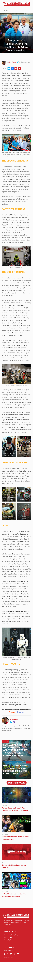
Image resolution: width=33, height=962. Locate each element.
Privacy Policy (8, 940)
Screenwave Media (9, 957)
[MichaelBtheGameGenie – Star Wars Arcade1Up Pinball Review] (16, 887)
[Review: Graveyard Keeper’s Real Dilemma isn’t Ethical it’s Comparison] (16, 802)
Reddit (13, 712)
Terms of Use (8, 937)
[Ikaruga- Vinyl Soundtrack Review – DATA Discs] (16, 859)
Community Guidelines (11, 935)
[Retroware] (16, 4)
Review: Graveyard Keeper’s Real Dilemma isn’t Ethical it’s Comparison (15, 809)
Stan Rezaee (12, 62)
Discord (21, 712)
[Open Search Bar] (30, 10)
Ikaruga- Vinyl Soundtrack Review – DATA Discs (14, 866)
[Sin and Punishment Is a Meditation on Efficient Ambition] (16, 830)
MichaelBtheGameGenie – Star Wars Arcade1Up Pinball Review (14, 895)
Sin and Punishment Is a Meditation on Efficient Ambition (15, 838)
